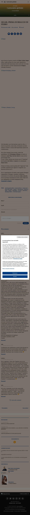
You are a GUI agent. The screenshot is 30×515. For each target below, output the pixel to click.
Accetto (15, 276)
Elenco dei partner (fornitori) (8, 268)
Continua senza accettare (22, 237)
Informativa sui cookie (17, 258)
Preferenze (15, 273)
